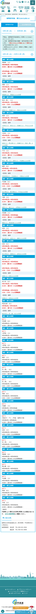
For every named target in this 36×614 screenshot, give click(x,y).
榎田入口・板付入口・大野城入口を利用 (14, 207)
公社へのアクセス (16, 593)
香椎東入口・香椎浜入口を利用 (11, 94)
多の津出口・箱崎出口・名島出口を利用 (14, 254)
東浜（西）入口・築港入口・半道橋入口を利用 (16, 160)
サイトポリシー (11, 589)
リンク (26, 593)
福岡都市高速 (9, 24)
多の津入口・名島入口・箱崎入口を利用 (14, 238)
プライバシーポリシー (25, 589)
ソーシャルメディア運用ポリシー (19, 591)
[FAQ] (23, 2)
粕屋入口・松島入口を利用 (10, 276)
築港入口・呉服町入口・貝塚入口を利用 (14, 110)
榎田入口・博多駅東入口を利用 (11, 223)
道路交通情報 (8, 14)
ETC (15, 7)
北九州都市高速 (26, 24)
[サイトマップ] (28, 2)
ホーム (2, 14)
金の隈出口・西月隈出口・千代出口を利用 (15, 192)
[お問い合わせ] (25, 2)
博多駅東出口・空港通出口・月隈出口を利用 (15, 176)
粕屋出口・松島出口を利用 (10, 298)
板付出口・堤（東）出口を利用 (11, 313)
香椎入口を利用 (7, 79)
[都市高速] (5, 4)
